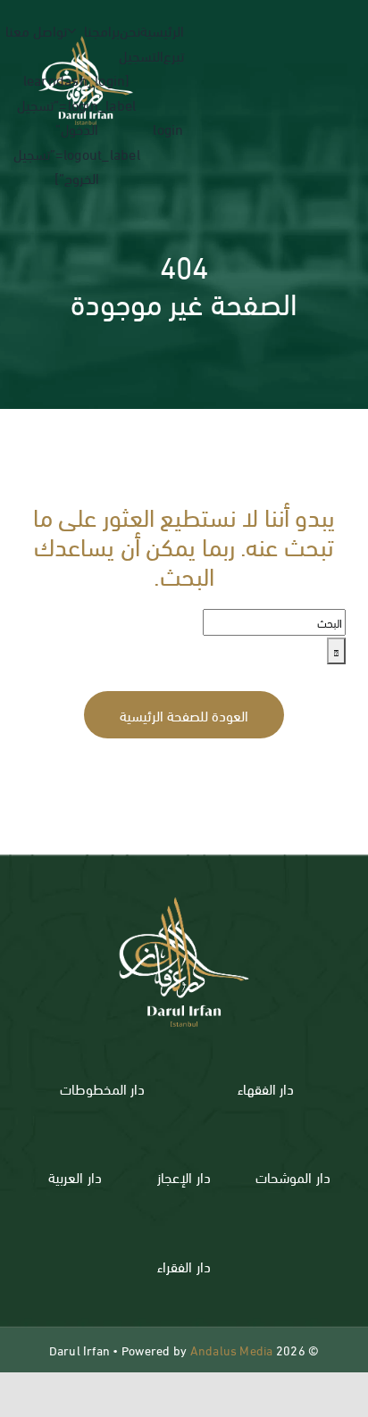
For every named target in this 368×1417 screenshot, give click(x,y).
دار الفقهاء (266, 1088)
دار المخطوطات (102, 1088)
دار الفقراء (183, 1266)
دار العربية (74, 1176)
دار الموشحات (292, 1176)
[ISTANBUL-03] (184, 888)
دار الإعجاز (183, 1176)
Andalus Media (231, 1349)
